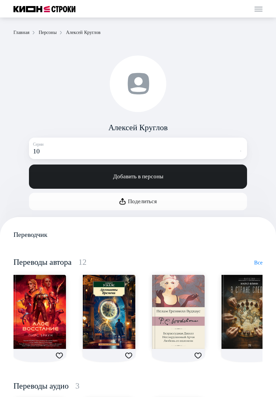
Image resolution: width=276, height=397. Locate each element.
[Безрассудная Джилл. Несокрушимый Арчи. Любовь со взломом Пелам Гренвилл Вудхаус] (178, 312)
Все (258, 262)
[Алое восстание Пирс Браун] (39, 312)
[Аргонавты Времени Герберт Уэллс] (109, 312)
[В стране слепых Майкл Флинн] (247, 312)
